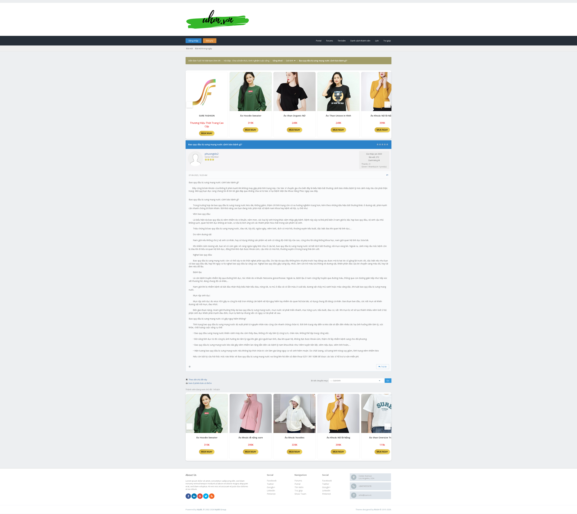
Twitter (325, 483)
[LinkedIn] (194, 496)
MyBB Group (220, 509)
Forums (329, 40)
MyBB (199, 509)
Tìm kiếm (342, 40)
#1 (387, 175)
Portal (318, 40)
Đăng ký (209, 40)
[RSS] (211, 496)
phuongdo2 (212, 153)
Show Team (300, 493)
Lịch (377, 40)
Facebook (327, 480)
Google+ (326, 487)
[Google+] (200, 496)
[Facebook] (188, 496)
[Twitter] (206, 496)
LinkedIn (326, 490)
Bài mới (189, 48)
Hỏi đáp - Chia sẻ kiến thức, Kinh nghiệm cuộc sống (246, 60)
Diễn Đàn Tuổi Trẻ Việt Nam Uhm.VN (204, 60)
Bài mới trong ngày (203, 48)
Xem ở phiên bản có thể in (200, 383)
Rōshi (376, 509)
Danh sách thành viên (360, 40)
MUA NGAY (206, 133)
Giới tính (289, 60)
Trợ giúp (387, 40)
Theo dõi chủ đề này (198, 379)
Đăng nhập (193, 40)
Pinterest (326, 493)
